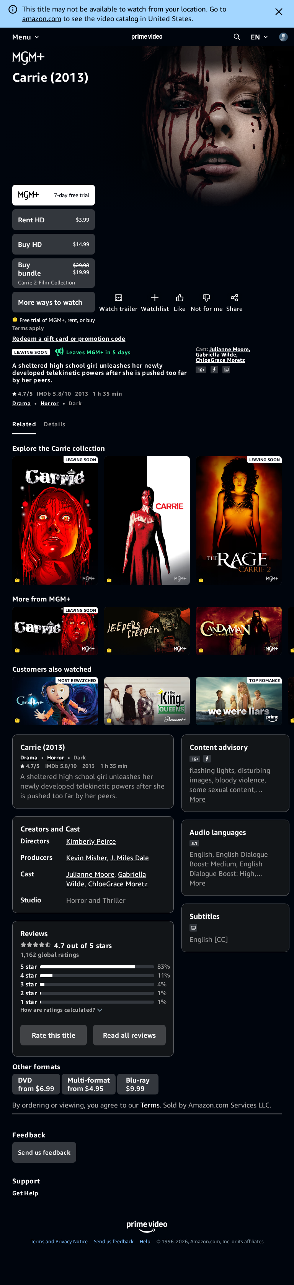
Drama (21, 403)
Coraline (55, 701)
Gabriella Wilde (216, 354)
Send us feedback (114, 1241)
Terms (150, 1105)
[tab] (24, 424)
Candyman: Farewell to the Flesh (239, 631)
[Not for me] (206, 297)
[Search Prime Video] (237, 37)
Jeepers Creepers (147, 631)
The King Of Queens (147, 701)
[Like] (179, 297)
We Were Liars (239, 701)
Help (145, 1241)
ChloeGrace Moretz (220, 360)
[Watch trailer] (118, 297)
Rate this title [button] (53, 1035)
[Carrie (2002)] (147, 520)
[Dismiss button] (279, 11)
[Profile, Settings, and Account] (283, 37)
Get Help (25, 1193)
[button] (61, 1009)
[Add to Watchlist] (154, 297)
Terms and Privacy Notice (59, 1241)
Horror (50, 403)
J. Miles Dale (129, 857)
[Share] (234, 297)
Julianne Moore (229, 349)
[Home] (147, 37)
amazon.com (41, 18)
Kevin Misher (86, 857)
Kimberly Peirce (91, 841)
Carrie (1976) (55, 631)
